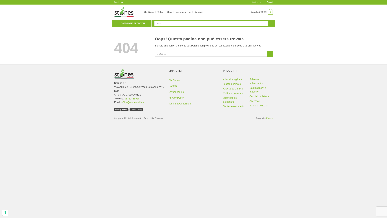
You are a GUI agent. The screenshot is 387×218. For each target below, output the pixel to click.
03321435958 (132, 98)
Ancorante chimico (233, 88)
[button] (270, 2)
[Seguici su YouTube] (129, 2)
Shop (169, 12)
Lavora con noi (183, 12)
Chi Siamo (149, 12)
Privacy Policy (121, 110)
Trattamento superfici (234, 106)
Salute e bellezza (258, 105)
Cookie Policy (136, 110)
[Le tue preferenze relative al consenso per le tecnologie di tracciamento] (5, 213)
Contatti (199, 12)
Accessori (254, 101)
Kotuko (269, 118)
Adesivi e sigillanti (232, 79)
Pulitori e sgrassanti (233, 93)
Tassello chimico (232, 84)
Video (160, 12)
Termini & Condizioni (180, 103)
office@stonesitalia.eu (133, 102)
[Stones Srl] (126, 12)
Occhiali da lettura (259, 96)
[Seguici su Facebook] (126, 2)
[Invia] (270, 23)
